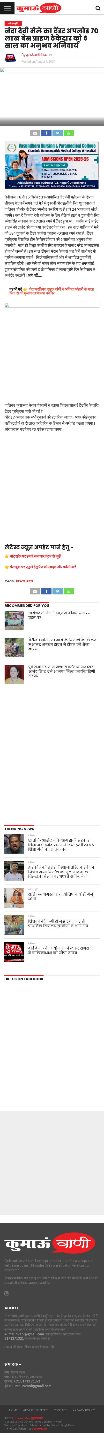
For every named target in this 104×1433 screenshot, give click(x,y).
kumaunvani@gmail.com (24, 1334)
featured (24, 581)
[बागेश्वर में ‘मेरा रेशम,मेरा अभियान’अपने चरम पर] (14, 620)
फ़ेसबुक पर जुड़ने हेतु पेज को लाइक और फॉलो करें (43, 566)
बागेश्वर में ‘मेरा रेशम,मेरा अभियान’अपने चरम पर (59, 615)
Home (13, 1410)
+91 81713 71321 (27, 1381)
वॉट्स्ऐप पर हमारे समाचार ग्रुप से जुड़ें (35, 556)
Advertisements (35, 1410)
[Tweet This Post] (57, 131)
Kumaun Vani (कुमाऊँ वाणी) (28, 1418)
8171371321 (14, 1338)
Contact (60, 1410)
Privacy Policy (84, 1410)
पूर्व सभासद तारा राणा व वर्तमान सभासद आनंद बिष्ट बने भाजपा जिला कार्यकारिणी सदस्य (61, 671)
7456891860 (39, 1428)
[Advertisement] (52, 489)
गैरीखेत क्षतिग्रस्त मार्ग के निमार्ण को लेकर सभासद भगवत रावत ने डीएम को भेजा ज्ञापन (62, 645)
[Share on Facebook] (46, 131)
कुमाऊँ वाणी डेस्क (36, 55)
